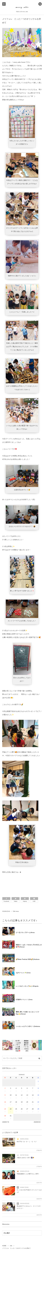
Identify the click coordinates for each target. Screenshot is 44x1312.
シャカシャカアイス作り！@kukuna (28, 1026)
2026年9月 (37, 1122)
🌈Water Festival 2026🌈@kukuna (27, 959)
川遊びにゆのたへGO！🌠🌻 (25, 1157)
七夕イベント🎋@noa (23, 973)
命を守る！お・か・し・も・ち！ (27, 1141)
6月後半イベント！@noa (24, 999)
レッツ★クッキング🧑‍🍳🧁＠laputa (27, 986)
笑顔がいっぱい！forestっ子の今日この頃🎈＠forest (29, 946)
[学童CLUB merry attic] (22, 7)
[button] (40, 4)
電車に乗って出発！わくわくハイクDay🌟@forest (27, 1013)
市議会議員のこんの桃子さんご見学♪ (28, 1174)
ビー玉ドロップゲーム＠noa (25, 932)
